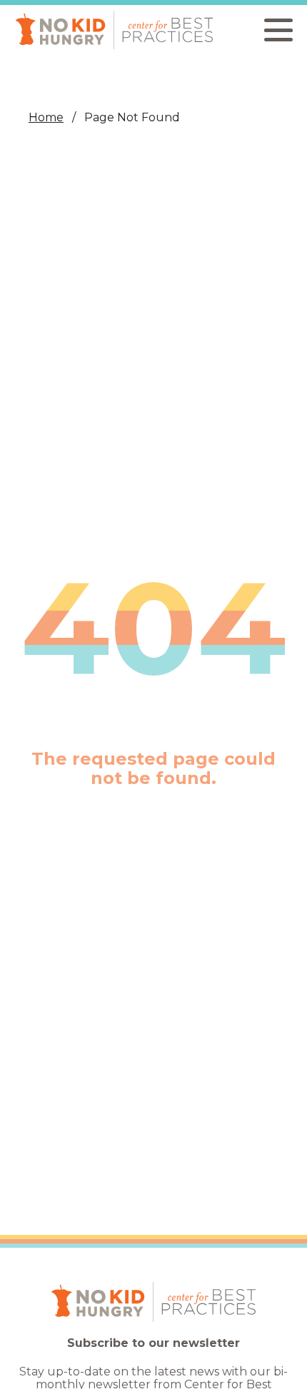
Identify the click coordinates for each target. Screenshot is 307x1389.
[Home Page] (114, 30)
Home (46, 117)
